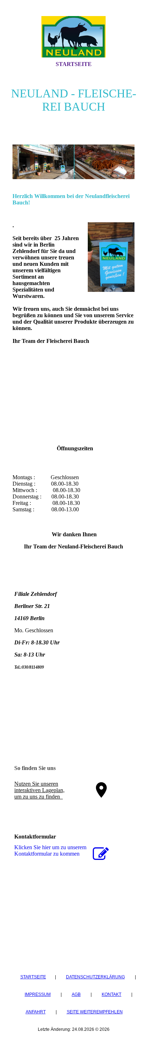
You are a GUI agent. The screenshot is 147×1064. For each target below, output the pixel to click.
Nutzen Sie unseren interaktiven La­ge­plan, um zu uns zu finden (39, 790)
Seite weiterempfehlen (95, 1011)
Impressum (38, 994)
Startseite (74, 64)
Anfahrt (36, 1011)
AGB (76, 994)
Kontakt (111, 994)
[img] (73, 36)
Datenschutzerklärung (95, 976)
